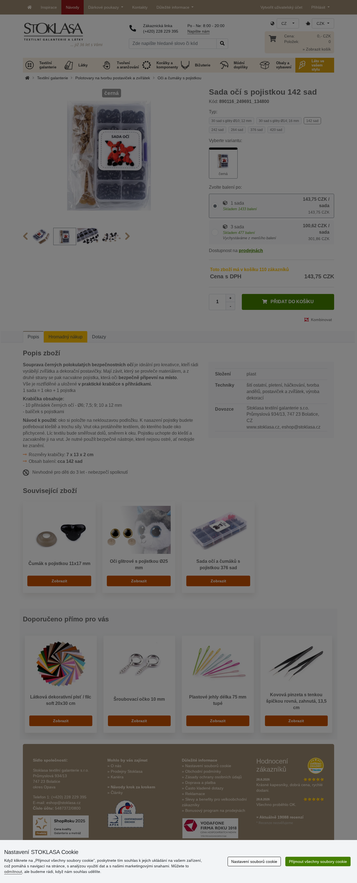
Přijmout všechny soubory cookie (318, 861)
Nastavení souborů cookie (254, 861)
